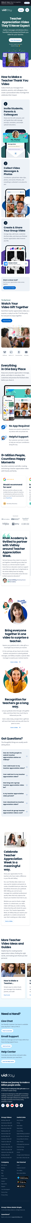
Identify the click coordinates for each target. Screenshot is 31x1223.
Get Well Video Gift (5, 1136)
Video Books (20, 1128)
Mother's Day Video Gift (6, 1147)
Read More (9, 498)
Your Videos (19, 1170)
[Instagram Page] (7, 1105)
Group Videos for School (22, 1139)
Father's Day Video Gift (6, 1149)
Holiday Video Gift (5, 1155)
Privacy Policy (4, 1195)
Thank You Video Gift (6, 1141)
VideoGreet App (20, 1147)
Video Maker (19, 1125)
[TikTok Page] (21, 1105)
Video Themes (20, 1141)
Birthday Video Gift (5, 1120)
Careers (3, 1181)
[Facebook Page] (3, 1105)
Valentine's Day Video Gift (7, 1152)
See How (27, 3)
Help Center (4, 1184)
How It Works (20, 1120)
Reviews (3, 1168)
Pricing (18, 1123)
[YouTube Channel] (12, 1105)
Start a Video (14, 662)
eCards (18, 1152)
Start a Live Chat (7, 1030)
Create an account (21, 1168)
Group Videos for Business (23, 1136)
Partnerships (4, 1178)
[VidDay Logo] (7, 10)
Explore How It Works (9, 288)
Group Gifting (20, 1131)
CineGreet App (20, 1149)
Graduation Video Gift (6, 1139)
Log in (18, 1165)
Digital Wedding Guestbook (23, 1133)
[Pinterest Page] (16, 1105)
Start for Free (7, 320)
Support (3, 1186)
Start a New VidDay (21, 1173)
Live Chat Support (5, 1189)
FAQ (2, 1173)
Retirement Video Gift (6, 1128)
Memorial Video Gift (5, 1133)
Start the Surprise (15, 40)
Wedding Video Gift (5, 1131)
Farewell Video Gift (5, 1144)
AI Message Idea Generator (23, 1144)
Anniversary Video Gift (6, 1123)
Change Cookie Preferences (23, 1155)
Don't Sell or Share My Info (23, 1157)
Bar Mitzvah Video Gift (6, 1157)
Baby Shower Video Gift (6, 1125)
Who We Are (4, 1165)
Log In (21, 10)
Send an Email (6, 1046)
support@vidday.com (17, 1217)
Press (2, 1176)
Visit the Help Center (8, 1061)
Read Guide (7, 995)
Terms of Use (4, 1192)
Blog (2, 1170)
